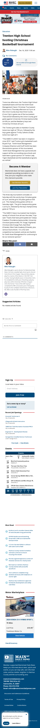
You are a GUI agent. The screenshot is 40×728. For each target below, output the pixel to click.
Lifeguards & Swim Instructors (15, 421)
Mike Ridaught (11, 50)
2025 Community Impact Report (14, 711)
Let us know (11, 407)
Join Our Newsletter (20, 188)
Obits (32, 8)
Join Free (20, 395)
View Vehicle (20, 636)
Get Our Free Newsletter (19, 12)
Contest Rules (8, 705)
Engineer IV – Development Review (16, 432)
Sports (26, 8)
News (19, 8)
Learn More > (16, 723)
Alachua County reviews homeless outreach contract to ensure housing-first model (20, 552)
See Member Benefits (20, 182)
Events (12, 8)
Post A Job (15, 443)
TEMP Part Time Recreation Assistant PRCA (19, 426)
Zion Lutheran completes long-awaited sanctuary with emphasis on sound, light (20, 574)
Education (6, 31)
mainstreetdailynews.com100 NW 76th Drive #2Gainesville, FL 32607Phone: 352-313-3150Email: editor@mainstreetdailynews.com (19, 683)
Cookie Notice (21, 705)
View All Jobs (24, 443)
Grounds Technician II (12, 416)
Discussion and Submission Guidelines (16, 693)
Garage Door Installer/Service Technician (18, 437)
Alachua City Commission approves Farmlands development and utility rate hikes (20, 583)
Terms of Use (8, 699)
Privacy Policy (21, 699)
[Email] (5, 294)
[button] (8, 614)
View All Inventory (11, 643)
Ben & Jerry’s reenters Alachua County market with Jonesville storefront (18, 567)
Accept (6, 723)
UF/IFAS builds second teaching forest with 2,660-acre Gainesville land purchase (19, 538)
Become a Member (25, 3)
